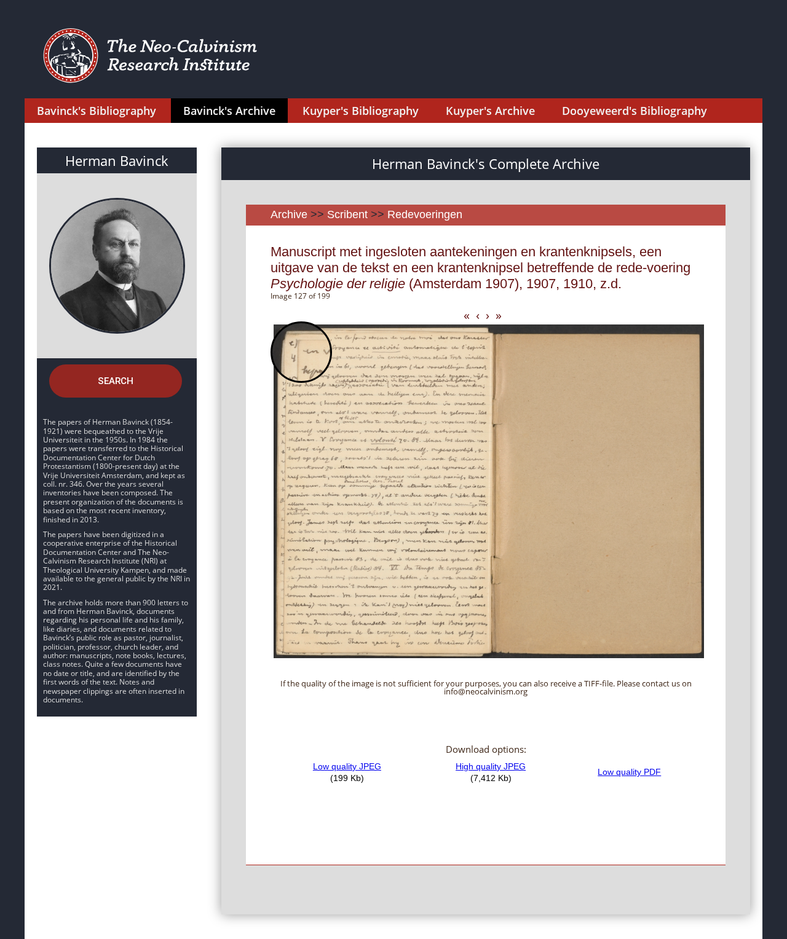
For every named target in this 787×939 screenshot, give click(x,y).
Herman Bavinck (116, 160)
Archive (289, 214)
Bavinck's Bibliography (96, 110)
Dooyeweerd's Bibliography (634, 110)
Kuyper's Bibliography (361, 110)
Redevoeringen (424, 214)
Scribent (347, 214)
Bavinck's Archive (229, 110)
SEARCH (115, 381)
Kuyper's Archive (490, 110)
